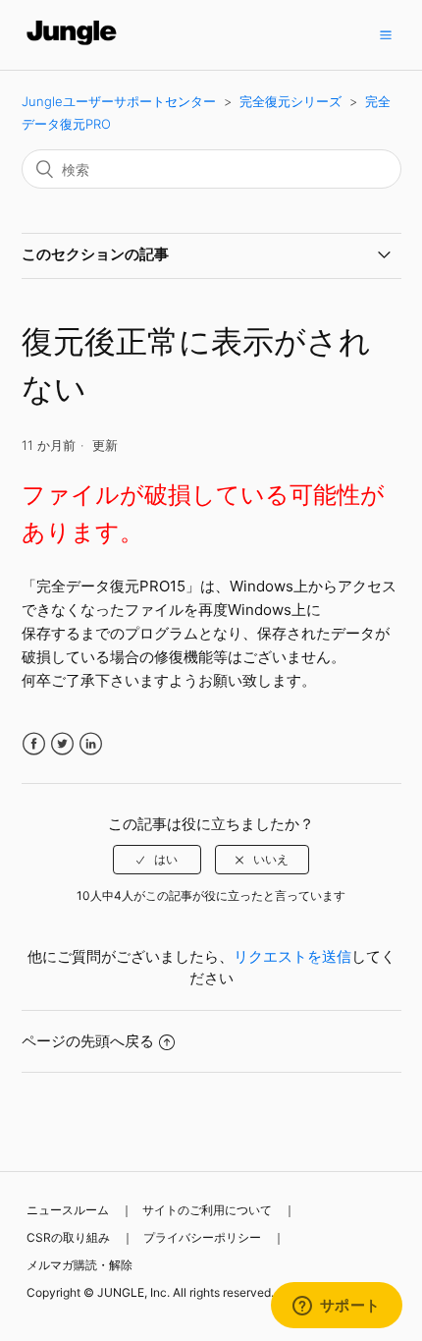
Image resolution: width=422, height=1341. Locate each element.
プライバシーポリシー (202, 1237)
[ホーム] (72, 44)
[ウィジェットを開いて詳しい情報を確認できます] (336, 1306)
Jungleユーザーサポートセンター (119, 101)
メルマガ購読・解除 (79, 1264)
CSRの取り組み (68, 1237)
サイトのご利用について (207, 1209)
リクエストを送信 (292, 956)
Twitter (62, 744)
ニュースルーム (67, 1209)
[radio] (157, 859)
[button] (386, 34)
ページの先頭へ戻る (88, 1041)
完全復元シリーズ (290, 101)
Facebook (34, 744)
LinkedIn (91, 744)
